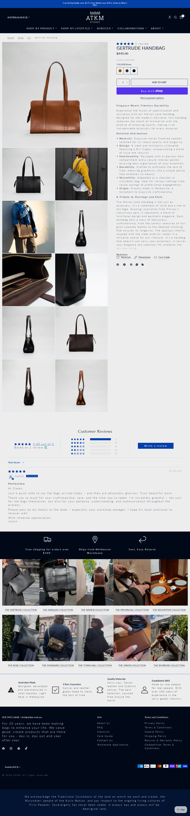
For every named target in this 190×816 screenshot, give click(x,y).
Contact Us (105, 740)
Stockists (103, 731)
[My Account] (169, 17)
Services (104, 28)
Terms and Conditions (156, 717)
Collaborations (131, 28)
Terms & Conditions (158, 727)
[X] (125, 264)
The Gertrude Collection (21, 610)
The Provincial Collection (132, 610)
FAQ (100, 727)
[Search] (175, 17)
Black (134, 70)
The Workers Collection (169, 665)
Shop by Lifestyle (75, 28)
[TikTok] (28, 748)
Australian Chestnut (127, 70)
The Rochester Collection (169, 610)
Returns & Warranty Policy (163, 740)
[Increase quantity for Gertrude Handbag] (127, 82)
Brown (120, 70)
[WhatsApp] (137, 264)
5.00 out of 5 (43, 444)
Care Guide (105, 736)
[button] (126, 43)
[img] (17, 471)
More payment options (152, 98)
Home (10, 38)
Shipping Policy (156, 736)
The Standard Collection (58, 665)
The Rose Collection (21, 665)
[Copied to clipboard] (143, 264)
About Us (103, 723)
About (156, 28)
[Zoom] (101, 48)
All (29, 38)
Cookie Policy (154, 731)
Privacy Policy (155, 723)
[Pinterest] (132, 264)
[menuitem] (41, 28)
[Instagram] (13, 748)
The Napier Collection (95, 610)
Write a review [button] (155, 445)
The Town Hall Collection (95, 665)
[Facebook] (118, 264)
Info (99, 717)
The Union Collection (132, 665)
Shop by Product (40, 28)
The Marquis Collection (58, 610)
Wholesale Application (113, 744)
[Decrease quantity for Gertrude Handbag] (119, 82)
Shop (21, 38)
